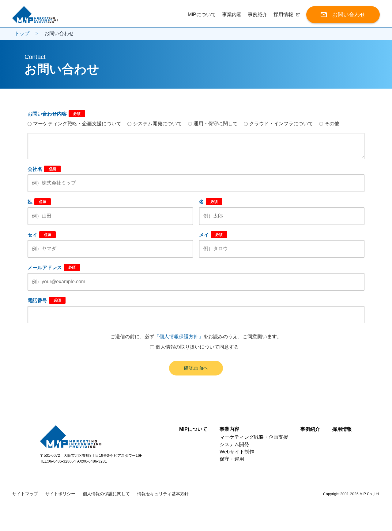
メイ (211, 234)
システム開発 (234, 444)
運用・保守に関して (216, 123)
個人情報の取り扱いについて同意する (197, 347)
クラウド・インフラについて (281, 123)
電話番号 (44, 300)
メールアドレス (52, 267)
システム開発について (157, 123)
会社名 (42, 169)
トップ (22, 33)
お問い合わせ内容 (54, 113)
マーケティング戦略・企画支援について (77, 123)
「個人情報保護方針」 (178, 336)
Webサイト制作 (237, 451)
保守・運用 (232, 459)
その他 (332, 123)
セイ (39, 234)
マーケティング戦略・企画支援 (254, 437)
